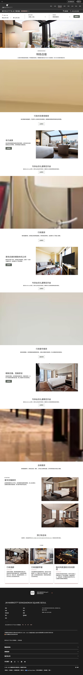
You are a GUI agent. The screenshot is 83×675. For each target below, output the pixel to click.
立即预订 (41, 124)
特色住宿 (60, 6)
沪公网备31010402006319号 (12, 634)
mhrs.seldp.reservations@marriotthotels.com (41, 538)
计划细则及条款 (16, 670)
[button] (71, 2)
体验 (68, 6)
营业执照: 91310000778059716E (46, 632)
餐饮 (64, 6)
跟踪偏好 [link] (25, 615)
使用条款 (10, 670)
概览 (51, 6)
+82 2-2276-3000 (75, 11)
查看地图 (66, 11)
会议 (72, 6)
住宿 (55, 6)
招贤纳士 (6, 670)
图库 (80, 6)
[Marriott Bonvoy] (78, 1)
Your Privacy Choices (31, 670)
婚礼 (76, 6)
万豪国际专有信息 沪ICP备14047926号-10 (13, 632)
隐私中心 (22, 670)
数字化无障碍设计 (39, 670)
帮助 (49, 670)
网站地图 (45, 670)
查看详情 (41, 357)
